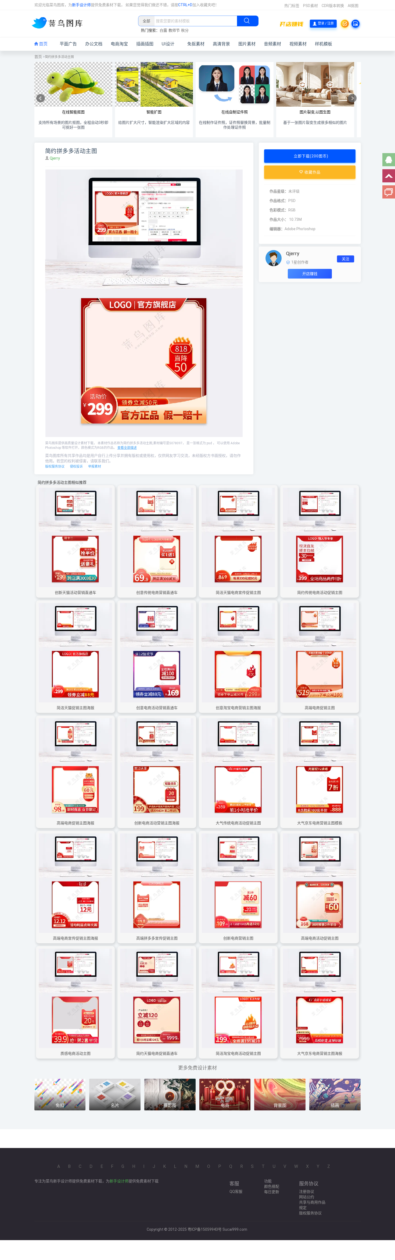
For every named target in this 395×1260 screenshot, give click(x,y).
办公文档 (93, 43)
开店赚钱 (309, 274)
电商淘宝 (119, 43)
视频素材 (298, 43)
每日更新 (271, 1192)
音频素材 (272, 43)
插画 (335, 1105)
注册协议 (306, 1191)
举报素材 (94, 466)
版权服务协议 (54, 466)
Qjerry (55, 158)
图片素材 (247, 43)
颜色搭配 (271, 1186)
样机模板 (323, 43)
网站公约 (306, 1197)
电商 (225, 1105)
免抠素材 (195, 43)
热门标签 (291, 5)
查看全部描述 (127, 448)
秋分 (185, 30)
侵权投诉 (76, 466)
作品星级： (279, 191)
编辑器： (277, 229)
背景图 (280, 1105)
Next (352, 98)
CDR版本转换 (333, 5)
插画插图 (144, 43)
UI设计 (168, 43)
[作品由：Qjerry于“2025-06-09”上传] (273, 258)
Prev (40, 98)
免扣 (60, 1105)
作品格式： (279, 200)
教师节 (174, 30)
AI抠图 (353, 5)
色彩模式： (279, 210)
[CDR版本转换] (355, 24)
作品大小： (279, 219)
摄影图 (169, 1105)
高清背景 (221, 43)
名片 (115, 1105)
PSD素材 (310, 5)
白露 (163, 30)
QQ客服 (235, 1191)
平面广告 (68, 43)
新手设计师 (81, 5)
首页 (43, 43)
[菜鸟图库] (59, 23)
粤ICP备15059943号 (205, 1229)
